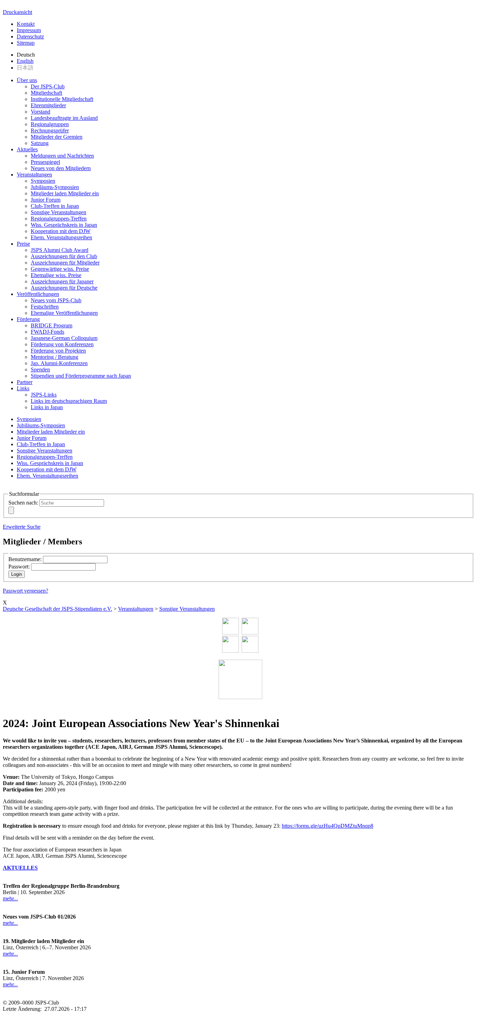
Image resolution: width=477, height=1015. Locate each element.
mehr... (10, 898)
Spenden (40, 369)
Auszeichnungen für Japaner (62, 281)
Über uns (27, 80)
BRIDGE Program (51, 325)
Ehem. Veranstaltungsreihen (61, 237)
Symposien (43, 181)
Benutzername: (25, 559)
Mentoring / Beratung (54, 357)
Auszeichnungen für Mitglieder (65, 263)
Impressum (29, 30)
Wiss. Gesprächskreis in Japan (64, 225)
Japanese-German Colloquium (64, 338)
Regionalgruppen (50, 124)
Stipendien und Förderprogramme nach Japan (81, 376)
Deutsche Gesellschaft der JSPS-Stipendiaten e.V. (57, 609)
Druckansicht (17, 12)
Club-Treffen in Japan (55, 206)
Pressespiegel (45, 162)
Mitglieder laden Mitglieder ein (65, 193)
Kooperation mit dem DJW (60, 231)
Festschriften (45, 307)
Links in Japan (47, 407)
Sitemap (26, 43)
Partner (24, 382)
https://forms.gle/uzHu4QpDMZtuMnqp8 (327, 826)
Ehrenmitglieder (48, 105)
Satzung (40, 143)
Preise (23, 244)
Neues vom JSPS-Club (56, 300)
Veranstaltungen (34, 174)
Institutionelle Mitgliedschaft (62, 99)
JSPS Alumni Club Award (59, 250)
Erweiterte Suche (22, 527)
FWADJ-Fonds (47, 332)
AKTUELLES (20, 868)
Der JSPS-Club (48, 86)
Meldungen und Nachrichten (62, 156)
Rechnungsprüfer (50, 130)
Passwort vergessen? (25, 591)
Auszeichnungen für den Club (64, 256)
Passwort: (19, 567)
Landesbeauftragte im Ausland (64, 118)
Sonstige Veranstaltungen (58, 212)
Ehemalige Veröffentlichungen (64, 313)
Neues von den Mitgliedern (61, 168)
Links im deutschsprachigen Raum (69, 401)
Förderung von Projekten (58, 351)
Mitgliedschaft (46, 93)
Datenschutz (30, 36)
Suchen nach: (23, 503)
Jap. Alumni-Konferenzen (59, 363)
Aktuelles (27, 149)
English (25, 61)
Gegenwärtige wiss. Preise (60, 269)
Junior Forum (45, 200)
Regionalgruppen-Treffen (59, 219)
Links (23, 388)
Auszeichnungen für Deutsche (64, 288)
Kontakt (26, 24)
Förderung (28, 319)
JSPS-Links (44, 395)
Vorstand (40, 112)
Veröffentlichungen (38, 294)
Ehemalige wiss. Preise (56, 275)
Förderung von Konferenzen (62, 344)
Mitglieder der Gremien (56, 137)
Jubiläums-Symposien (55, 187)
